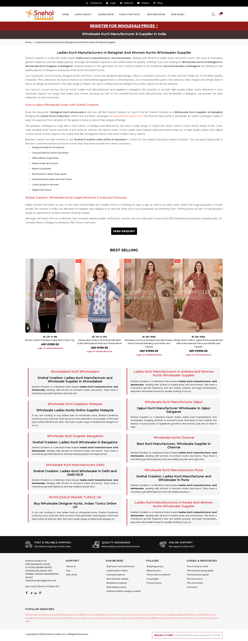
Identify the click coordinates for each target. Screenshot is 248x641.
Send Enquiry (124, 231)
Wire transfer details (117, 578)
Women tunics (194, 578)
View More (178, 14)
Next (226, 306)
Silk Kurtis (147, 618)
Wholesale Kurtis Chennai (174, 437)
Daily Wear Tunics (112, 618)
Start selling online (116, 587)
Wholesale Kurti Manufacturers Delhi (75, 465)
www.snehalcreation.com (128, 116)
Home (65, 14)
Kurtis (184, 614)
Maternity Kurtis (161, 618)
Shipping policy (154, 566)
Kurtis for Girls (195, 614)
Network (128, 3)
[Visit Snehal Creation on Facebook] (26, 593)
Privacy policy (154, 582)
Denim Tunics (76, 618)
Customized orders (117, 570)
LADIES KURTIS (83, 14)
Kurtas (175, 614)
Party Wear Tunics (42, 618)
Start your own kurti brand (120, 566)
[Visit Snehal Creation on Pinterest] (40, 593)
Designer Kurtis (132, 618)
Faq (68, 570)
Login (113, 3)
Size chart (71, 574)
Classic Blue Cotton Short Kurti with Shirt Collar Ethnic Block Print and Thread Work (99, 342)
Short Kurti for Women (114, 614)
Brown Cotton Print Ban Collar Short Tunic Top (50, 340)
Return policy (153, 570)
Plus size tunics (194, 582)
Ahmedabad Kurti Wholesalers (75, 371)
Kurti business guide (197, 574)
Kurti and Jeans (93, 618)
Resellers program (116, 582)
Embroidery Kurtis (91, 614)
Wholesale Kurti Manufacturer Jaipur (174, 402)
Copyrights (152, 578)
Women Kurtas (163, 614)
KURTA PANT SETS (129, 14)
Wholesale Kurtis (34, 614)
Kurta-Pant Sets (179, 618)
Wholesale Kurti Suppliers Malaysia (75, 404)
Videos (145, 3)
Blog (160, 3)
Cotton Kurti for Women (140, 614)
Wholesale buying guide (200, 570)
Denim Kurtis (60, 618)
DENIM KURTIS (106, 14)
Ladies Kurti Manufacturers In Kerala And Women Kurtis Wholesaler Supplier (174, 504)
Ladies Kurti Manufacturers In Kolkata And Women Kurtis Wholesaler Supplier (173, 373)
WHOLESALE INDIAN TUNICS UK (75, 497)
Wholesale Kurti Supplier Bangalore (75, 436)
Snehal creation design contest (123, 591)
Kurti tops (191, 587)
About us (71, 566)
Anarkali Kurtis (52, 614)
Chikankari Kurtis (71, 614)
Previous (21, 306)
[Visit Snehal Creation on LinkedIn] (36, 593)
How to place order (197, 566)
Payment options (115, 574)
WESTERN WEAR (156, 14)
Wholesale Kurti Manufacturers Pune (173, 470)
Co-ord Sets (196, 618)
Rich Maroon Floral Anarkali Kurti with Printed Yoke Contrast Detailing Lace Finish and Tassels (149, 343)
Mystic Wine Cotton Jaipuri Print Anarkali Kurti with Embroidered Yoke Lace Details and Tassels (198, 343)
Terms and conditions (158, 574)
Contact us (96, 3)
